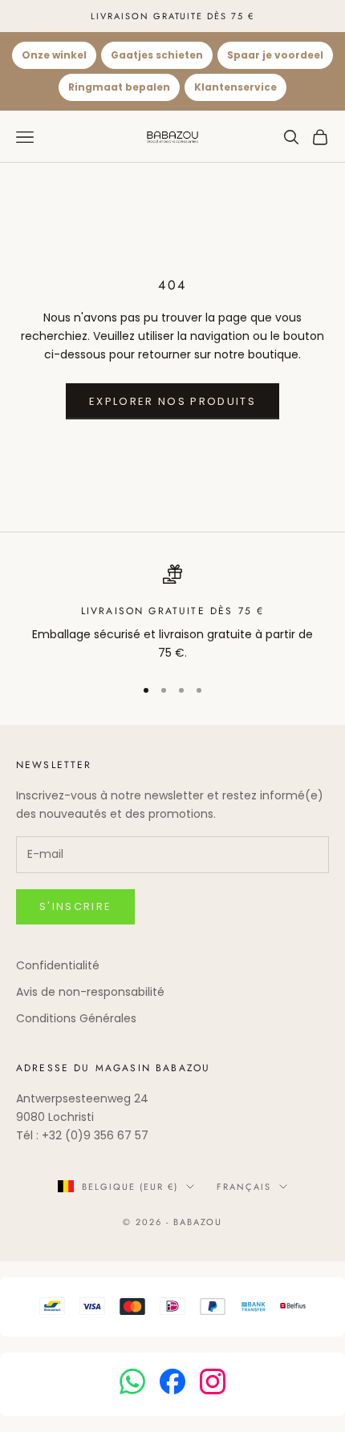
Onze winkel (54, 55)
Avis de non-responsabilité (90, 992)
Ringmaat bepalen (119, 87)
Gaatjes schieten (157, 55)
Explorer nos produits (172, 401)
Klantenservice (235, 87)
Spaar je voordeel (275, 55)
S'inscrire (75, 906)
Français (244, 1186)
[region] (172, 613)
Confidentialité (57, 965)
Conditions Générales (76, 1018)
